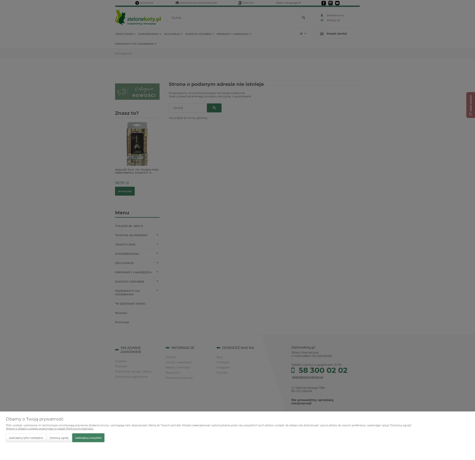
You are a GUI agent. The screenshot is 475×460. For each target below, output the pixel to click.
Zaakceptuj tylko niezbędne (26, 437)
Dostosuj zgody (59, 437)
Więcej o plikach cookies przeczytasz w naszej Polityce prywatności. (50, 428)
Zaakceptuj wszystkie (88, 437)
